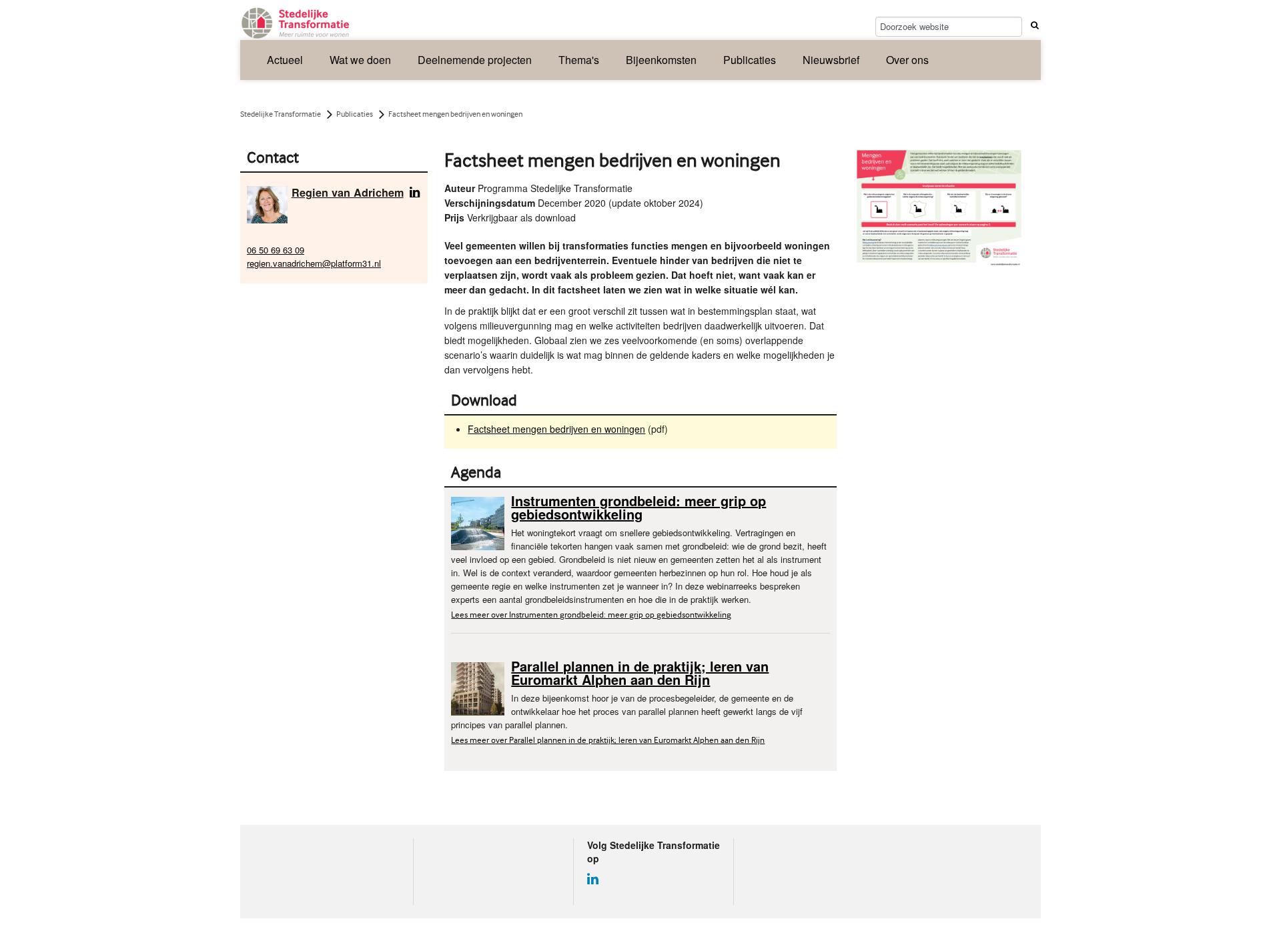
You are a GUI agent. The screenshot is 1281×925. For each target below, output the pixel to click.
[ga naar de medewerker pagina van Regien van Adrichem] (267, 203)
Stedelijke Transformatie (280, 114)
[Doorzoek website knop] (1033, 25)
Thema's (578, 59)
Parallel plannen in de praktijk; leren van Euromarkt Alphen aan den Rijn (640, 672)
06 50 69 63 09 (275, 249)
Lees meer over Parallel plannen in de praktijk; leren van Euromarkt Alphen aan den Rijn (608, 740)
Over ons (907, 59)
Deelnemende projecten (475, 59)
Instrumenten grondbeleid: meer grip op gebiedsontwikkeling (638, 507)
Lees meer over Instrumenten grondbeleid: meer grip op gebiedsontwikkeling (591, 615)
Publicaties (749, 59)
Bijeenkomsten (661, 59)
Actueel (285, 59)
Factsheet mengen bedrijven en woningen (556, 428)
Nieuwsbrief (831, 59)
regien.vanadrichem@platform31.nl (314, 263)
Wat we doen (360, 59)
